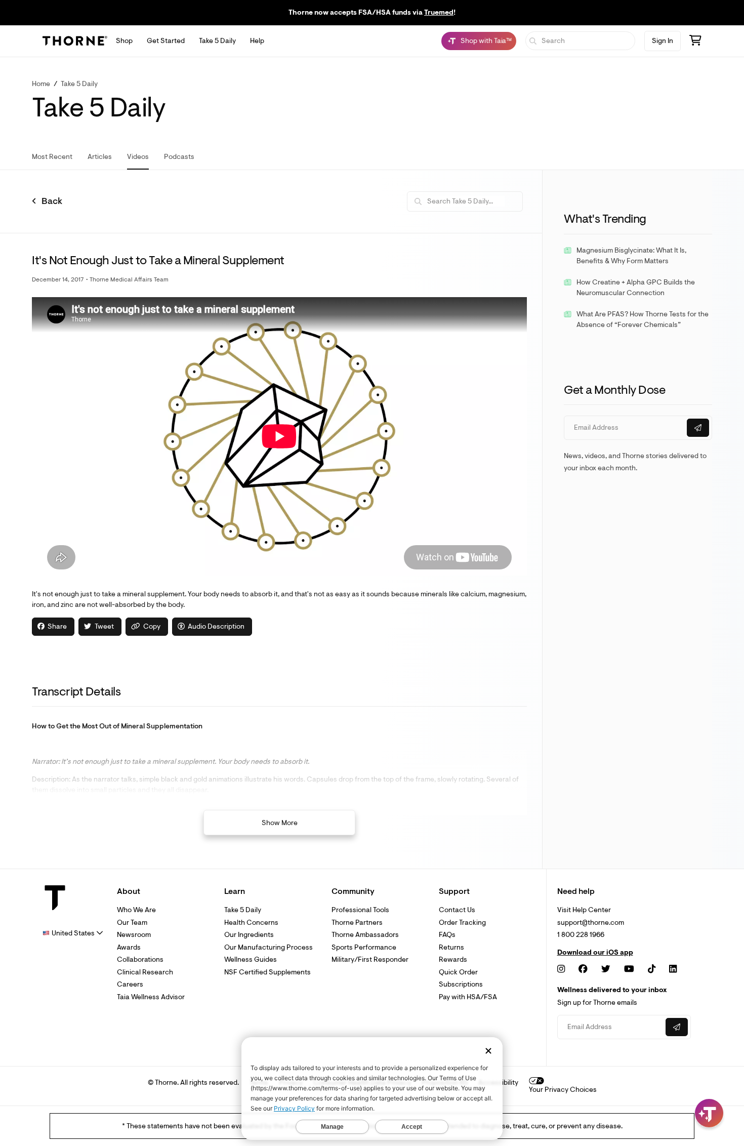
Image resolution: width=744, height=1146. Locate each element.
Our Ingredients (249, 934)
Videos (138, 156)
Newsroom (134, 934)
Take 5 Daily (217, 40)
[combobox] (73, 933)
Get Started (166, 40)
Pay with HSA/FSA (468, 997)
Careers (130, 984)
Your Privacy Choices (563, 1089)
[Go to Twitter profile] (605, 969)
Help (257, 40)
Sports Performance (364, 947)
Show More (280, 822)
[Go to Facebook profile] (583, 969)
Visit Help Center (584, 910)
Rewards (453, 959)
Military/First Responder (370, 959)
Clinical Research (145, 972)
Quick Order (458, 972)
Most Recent (52, 156)
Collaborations (140, 959)
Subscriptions (461, 984)
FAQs (447, 934)
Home (41, 83)
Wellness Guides (250, 959)
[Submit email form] (698, 428)
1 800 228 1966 (580, 934)
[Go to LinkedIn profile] (673, 969)
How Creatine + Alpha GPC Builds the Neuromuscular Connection (635, 287)
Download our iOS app (595, 952)
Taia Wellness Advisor (151, 997)
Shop (124, 40)
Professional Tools (360, 910)
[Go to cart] (695, 41)
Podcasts (179, 156)
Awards (129, 947)
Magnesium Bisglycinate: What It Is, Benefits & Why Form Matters (631, 255)
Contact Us (457, 910)
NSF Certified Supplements (267, 972)
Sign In (662, 40)
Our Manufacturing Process (268, 947)
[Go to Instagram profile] (561, 969)
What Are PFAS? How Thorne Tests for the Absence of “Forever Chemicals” (642, 319)
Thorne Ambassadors (365, 934)
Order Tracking (462, 922)
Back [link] (52, 201)
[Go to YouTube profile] (629, 969)
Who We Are (136, 910)
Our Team (132, 922)
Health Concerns (251, 922)
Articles (100, 156)
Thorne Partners (357, 922)
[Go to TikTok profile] (651, 969)
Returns (451, 947)
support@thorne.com (590, 922)
